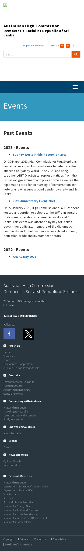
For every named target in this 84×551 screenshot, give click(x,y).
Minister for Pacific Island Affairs (21, 514)
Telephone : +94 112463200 (20, 316)
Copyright (9, 539)
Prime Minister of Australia (18, 502)
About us (8, 360)
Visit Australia (11, 494)
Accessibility (59, 539)
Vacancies (9, 356)
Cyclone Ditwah (12, 461)
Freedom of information (18, 544)
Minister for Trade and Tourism (21, 510)
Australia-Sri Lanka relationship (21, 368)
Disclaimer (40, 539)
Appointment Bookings (17, 389)
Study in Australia (13, 419)
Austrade (8, 498)
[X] (28, 333)
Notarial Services (13, 385)
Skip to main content (33, 45)
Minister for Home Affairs (17, 522)
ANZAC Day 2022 (24, 257)
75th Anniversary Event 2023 (34, 201)
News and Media (12, 465)
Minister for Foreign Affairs (18, 506)
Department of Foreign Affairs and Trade (26, 486)
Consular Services (13, 393)
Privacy (24, 539)
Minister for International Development (25, 518)
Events (7, 447)
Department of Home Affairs (19, 490)
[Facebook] (9, 333)
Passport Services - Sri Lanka (19, 381)
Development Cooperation (18, 364)
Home (7, 352)
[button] (12, 345)
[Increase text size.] (68, 46)
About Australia (12, 433)
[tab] (42, 345)
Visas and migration (15, 407)
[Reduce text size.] (62, 46)
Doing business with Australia (20, 415)
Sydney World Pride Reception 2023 (40, 154)
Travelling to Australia (16, 411)
